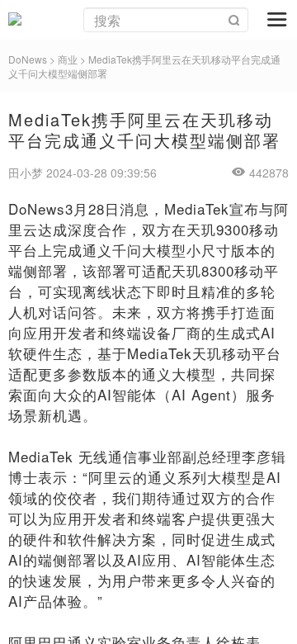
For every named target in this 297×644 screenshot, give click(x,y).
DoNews (27, 59)
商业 (68, 59)
